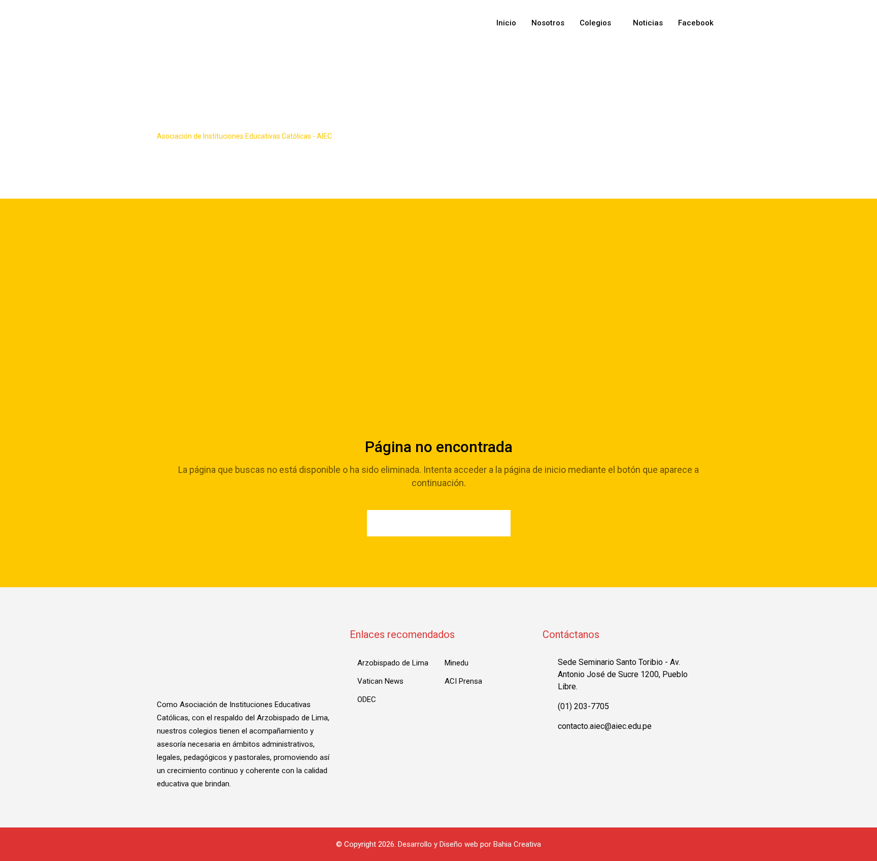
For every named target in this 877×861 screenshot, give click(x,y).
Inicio (506, 22)
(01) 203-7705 (583, 706)
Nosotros (547, 22)
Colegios (595, 22)
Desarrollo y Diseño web (438, 844)
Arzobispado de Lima (392, 662)
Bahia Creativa (517, 844)
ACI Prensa (463, 681)
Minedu (456, 662)
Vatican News (380, 681)
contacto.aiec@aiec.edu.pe (605, 726)
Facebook (696, 22)
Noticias (648, 22)
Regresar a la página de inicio (438, 523)
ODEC (366, 699)
